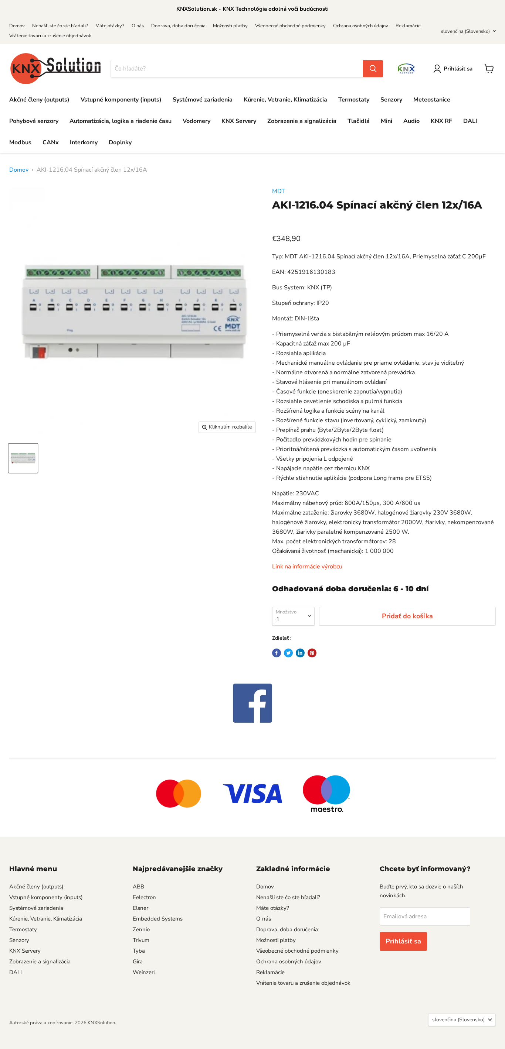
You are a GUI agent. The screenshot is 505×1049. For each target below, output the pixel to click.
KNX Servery (238, 121)
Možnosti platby (230, 26)
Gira (138, 961)
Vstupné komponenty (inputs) (121, 100)
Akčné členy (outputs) (39, 100)
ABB (138, 886)
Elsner (140, 908)
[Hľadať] (373, 68)
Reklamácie (408, 26)
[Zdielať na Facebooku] (276, 653)
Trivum (141, 940)
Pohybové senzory (33, 121)
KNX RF (441, 121)
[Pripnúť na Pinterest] (312, 653)
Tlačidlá (359, 121)
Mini (386, 121)
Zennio (141, 929)
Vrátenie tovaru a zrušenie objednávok (50, 35)
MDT (278, 191)
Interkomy (84, 142)
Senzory (391, 100)
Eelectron (144, 897)
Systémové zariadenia (203, 100)
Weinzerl (144, 972)
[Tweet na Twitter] (288, 653)
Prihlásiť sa (458, 68)
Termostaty (353, 100)
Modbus (20, 142)
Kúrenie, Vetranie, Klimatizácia (285, 100)
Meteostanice (431, 100)
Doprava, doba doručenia (178, 26)
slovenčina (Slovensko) (465, 31)
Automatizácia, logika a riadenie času (121, 121)
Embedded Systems (158, 918)
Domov (17, 26)
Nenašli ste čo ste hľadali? (60, 26)
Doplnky (120, 142)
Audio (411, 121)
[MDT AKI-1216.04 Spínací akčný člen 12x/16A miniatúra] (23, 458)
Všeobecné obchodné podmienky (290, 26)
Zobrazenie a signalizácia (301, 121)
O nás (138, 26)
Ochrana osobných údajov (360, 26)
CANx (51, 142)
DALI (470, 121)
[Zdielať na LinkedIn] (300, 653)
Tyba (139, 951)
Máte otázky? (109, 26)
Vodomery (196, 121)
